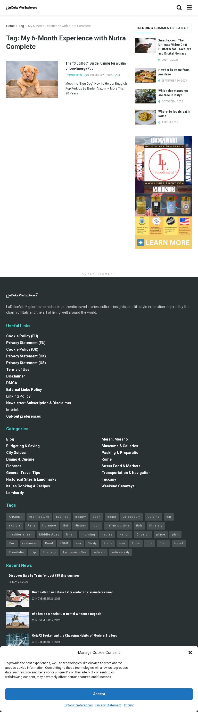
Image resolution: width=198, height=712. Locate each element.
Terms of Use (17, 369)
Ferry (32, 525)
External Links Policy (24, 390)
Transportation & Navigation (126, 473)
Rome (107, 459)
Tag (21, 26)
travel (178, 543)
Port (12, 543)
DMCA (11, 383)
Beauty (80, 516)
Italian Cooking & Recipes (28, 486)
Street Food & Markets (121, 466)
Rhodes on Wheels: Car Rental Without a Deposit (66, 614)
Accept (99, 694)
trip (33, 552)
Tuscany (109, 479)
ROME (64, 543)
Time (136, 543)
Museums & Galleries (120, 446)
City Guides (16, 453)
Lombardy (15, 493)
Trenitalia (16, 552)
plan (175, 534)
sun (122, 543)
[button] (190, 652)
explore (15, 525)
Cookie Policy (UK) (22, 349)
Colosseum (132, 516)
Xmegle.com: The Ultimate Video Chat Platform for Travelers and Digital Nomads (174, 46)
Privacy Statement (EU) (26, 343)
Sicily (92, 543)
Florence (13, 466)
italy (139, 525)
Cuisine (153, 516)
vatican (99, 552)
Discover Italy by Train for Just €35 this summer (44, 575)
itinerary (155, 525)
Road (49, 543)
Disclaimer (15, 376)
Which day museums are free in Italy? (173, 93)
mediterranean (20, 534)
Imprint (129, 705)
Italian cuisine (117, 525)
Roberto (75, 75)
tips (150, 543)
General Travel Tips (23, 473)
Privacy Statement (108, 705)
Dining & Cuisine (20, 459)
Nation (124, 534)
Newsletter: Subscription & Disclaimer (38, 403)
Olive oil (143, 534)
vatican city (121, 552)
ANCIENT (15, 516)
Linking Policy (18, 396)
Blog (10, 439)
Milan (70, 534)
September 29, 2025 (100, 75)
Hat (65, 525)
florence (49, 525)
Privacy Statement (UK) (26, 356)
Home (10, 26)
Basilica (62, 516)
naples (107, 534)
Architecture (39, 516)
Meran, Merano (115, 439)
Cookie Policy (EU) (22, 336)
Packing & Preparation (121, 453)
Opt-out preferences (78, 705)
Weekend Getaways (118, 486)
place (160, 534)
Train (163, 543)
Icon (96, 525)
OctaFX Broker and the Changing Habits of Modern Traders (74, 635)
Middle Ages (49, 534)
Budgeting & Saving (23, 446)
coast (111, 516)
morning (88, 534)
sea (78, 543)
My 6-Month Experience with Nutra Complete (59, 26)
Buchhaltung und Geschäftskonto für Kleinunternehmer (72, 592)
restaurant (30, 543)
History (80, 525)
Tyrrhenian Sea (75, 552)
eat (168, 516)
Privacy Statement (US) (26, 363)
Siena (107, 543)
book (97, 516)
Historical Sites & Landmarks (31, 479)
